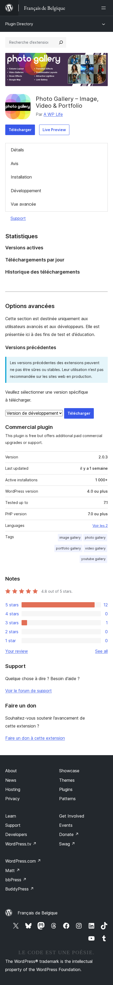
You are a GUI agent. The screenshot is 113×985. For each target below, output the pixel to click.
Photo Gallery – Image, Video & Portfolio (67, 102)
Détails (17, 149)
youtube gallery (93, 559)
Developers (16, 834)
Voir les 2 (100, 525)
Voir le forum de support (28, 690)
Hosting (12, 789)
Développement (26, 190)
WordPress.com (23, 861)
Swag (67, 844)
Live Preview (54, 129)
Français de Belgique (38, 912)
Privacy (12, 798)
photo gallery (95, 537)
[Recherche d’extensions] (61, 42)
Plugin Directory (19, 24)
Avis (14, 163)
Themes (67, 780)
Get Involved (71, 816)
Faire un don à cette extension (35, 738)
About (11, 770)
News (10, 780)
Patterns (67, 798)
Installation (21, 177)
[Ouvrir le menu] (104, 8)
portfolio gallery (68, 548)
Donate (69, 834)
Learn (10, 816)
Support (18, 218)
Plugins (66, 789)
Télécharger (20, 129)
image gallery (70, 537)
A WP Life (53, 114)
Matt (12, 870)
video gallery (95, 548)
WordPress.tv (21, 844)
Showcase (69, 770)
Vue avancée (23, 204)
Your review (16, 651)
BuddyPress (19, 889)
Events (66, 825)
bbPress (16, 879)
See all (101, 651)
